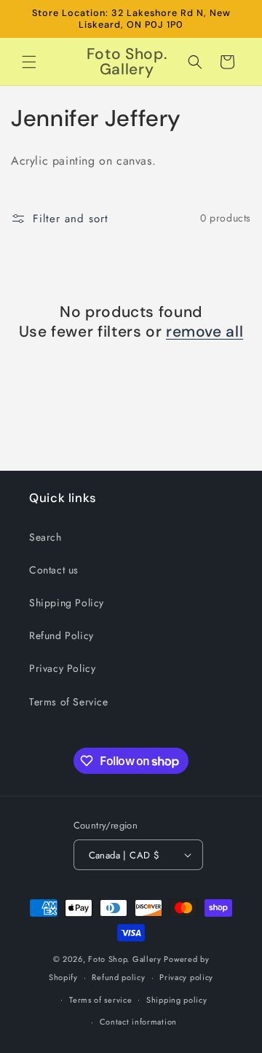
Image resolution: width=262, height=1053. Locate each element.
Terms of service (100, 1000)
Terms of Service (68, 701)
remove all (204, 332)
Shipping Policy (66, 602)
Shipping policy (176, 1000)
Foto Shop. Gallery (125, 959)
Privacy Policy (62, 668)
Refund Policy (61, 635)
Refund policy (118, 977)
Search (45, 537)
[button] (29, 62)
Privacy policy (186, 977)
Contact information (138, 1021)
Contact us (54, 570)
